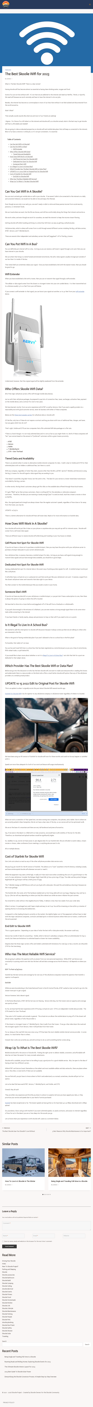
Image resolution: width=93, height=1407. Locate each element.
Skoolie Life (6, 1306)
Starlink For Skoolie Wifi (13, 694)
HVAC (4, 1264)
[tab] (42, 1194)
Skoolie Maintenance (9, 1311)
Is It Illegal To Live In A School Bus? (21, 166)
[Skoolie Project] (6, 4)
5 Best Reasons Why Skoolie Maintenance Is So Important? (71, 1129)
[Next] (87, 1170)
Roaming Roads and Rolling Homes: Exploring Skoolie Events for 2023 (28, 1362)
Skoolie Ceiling (7, 1286)
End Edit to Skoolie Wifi (21, 176)
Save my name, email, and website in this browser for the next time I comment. (28, 1241)
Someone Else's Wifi (19, 164)
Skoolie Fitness (7, 1294)
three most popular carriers (23, 415)
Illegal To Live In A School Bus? (53, 655)
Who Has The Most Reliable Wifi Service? (23, 179)
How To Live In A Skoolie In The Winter (20, 1181)
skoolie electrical (7, 1289)
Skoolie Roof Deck (8, 1325)
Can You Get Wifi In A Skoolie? (20, 144)
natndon (9, 79)
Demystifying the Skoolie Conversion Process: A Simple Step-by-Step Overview (30, 1377)
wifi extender (80, 291)
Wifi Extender (17, 149)
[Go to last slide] (5, 1170)
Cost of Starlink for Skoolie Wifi (20, 174)
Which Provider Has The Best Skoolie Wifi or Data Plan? (28, 169)
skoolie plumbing (7, 1322)
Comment (7, 1223)
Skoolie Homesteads (9, 1300)
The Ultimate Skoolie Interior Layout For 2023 (20, 1367)
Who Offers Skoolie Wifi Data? (20, 152)
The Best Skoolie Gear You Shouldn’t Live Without (18, 1129)
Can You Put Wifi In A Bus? (18, 147)
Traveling (8, 70)
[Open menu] (89, 4)
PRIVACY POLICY (8, 1402)
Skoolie (4, 1272)
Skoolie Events (7, 1292)
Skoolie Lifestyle (7, 1308)
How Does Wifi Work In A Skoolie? (21, 157)
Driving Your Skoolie (8, 1261)
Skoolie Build (6, 1280)
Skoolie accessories (8, 1275)
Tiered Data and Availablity (22, 154)
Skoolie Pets (6, 1320)
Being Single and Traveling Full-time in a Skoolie (69, 1181)
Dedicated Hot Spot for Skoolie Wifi (25, 161)
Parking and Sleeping (9, 1269)
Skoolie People (7, 1317)
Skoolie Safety (7, 1328)
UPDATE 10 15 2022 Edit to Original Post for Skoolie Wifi (29, 171)
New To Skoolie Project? (10, 1266)
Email (35, 1236)
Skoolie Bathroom (8, 1278)
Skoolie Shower (7, 1331)
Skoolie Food (6, 1297)
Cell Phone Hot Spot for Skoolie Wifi (25, 159)
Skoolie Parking (7, 1314)
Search (4, 1341)
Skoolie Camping (7, 1283)
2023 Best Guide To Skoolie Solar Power (18, 1372)
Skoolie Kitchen (7, 1303)
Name (5, 1236)
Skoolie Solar (6, 1333)
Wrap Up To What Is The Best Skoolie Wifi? (24, 181)
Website (66, 1236)
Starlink (7, 1103)
